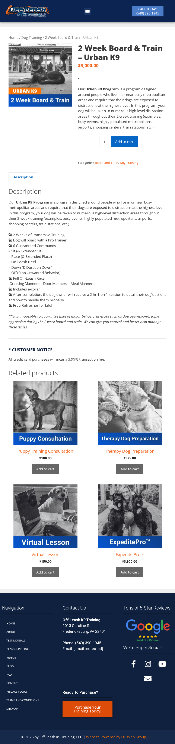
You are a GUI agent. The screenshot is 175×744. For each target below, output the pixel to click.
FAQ (9, 674)
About (10, 632)
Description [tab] (22, 177)
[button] (87, 11)
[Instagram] (148, 664)
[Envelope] (148, 678)
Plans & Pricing (17, 649)
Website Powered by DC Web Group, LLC (120, 736)
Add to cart (124, 141)
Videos (11, 657)
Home (13, 37)
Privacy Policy (16, 691)
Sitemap (12, 709)
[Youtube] (162, 664)
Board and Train (106, 163)
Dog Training (31, 37)
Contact (12, 683)
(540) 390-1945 (88, 643)
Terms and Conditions (22, 700)
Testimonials (16, 640)
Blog (10, 666)
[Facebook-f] (133, 664)
